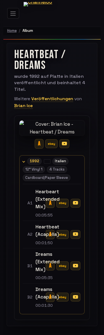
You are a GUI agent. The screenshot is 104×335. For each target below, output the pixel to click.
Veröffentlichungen (52, 99)
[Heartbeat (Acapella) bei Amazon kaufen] (50, 234)
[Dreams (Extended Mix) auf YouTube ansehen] (75, 265)
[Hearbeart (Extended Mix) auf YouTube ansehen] (75, 203)
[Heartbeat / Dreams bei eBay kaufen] (51, 143)
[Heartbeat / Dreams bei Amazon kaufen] (39, 144)
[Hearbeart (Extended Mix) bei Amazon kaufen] (50, 203)
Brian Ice (23, 106)
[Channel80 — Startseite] (42, 13)
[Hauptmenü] (13, 13)
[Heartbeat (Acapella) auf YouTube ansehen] (75, 234)
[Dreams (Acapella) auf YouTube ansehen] (75, 297)
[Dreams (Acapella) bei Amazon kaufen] (50, 297)
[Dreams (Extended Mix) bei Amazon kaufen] (50, 266)
